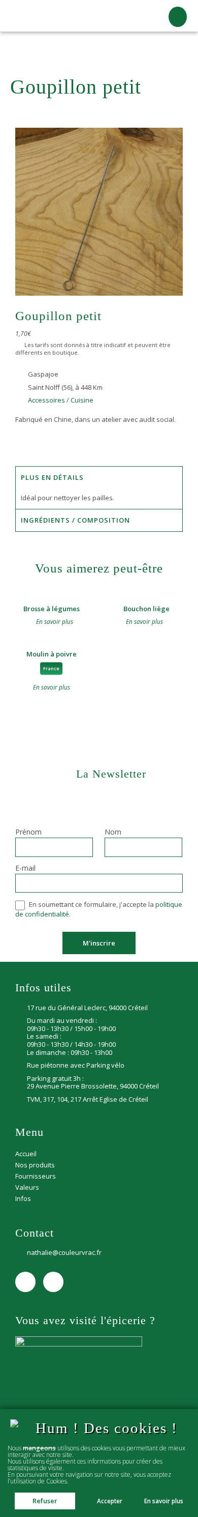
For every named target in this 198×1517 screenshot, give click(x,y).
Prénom (28, 832)
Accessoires (98, 46)
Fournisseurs (35, 1176)
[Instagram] (53, 1282)
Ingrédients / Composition (75, 520)
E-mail (25, 869)
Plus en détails (52, 477)
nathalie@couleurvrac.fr (64, 1253)
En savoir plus (163, 1501)
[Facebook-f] (25, 1282)
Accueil (20, 46)
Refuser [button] (44, 1500)
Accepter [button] (109, 1501)
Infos (23, 1198)
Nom (113, 832)
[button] (178, 17)
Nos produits (55, 46)
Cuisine (132, 46)
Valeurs (27, 1187)
